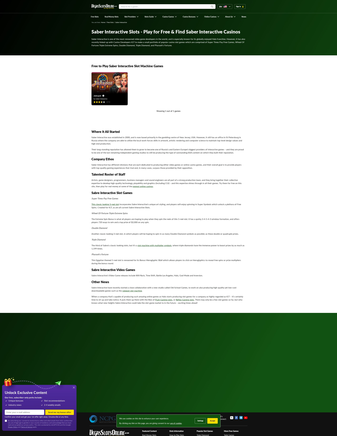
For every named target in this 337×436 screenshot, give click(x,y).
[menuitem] (132, 16)
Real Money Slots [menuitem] (111, 16)
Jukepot (97, 95)
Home (103, 22)
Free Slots (110, 22)
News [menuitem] (244, 16)
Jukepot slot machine (132, 290)
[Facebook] (236, 418)
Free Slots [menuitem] (95, 16)
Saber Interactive (101, 99)
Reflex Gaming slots (185, 299)
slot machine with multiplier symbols (155, 245)
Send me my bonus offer (59, 412)
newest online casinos (143, 186)
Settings (200, 421)
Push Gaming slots (163, 299)
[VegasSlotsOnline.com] (104, 6)
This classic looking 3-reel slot (105, 204)
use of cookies (176, 423)
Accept (212, 421)
